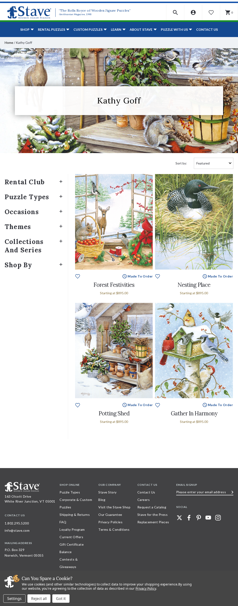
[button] (175, 12)
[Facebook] (189, 517)
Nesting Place (194, 284)
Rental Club (25, 182)
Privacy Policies (110, 522)
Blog (101, 500)
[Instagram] (218, 517)
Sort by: (181, 163)
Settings (14, 598)
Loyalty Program (72, 529)
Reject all (39, 598)
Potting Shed (114, 413)
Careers (143, 500)
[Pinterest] (198, 517)
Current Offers (71, 537)
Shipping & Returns (75, 515)
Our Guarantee (110, 515)
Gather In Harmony (194, 413)
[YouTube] (208, 517)
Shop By (18, 265)
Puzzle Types (27, 197)
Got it (61, 598)
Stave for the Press (152, 515)
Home (9, 43)
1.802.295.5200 (17, 523)
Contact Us (207, 29)
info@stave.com (17, 530)
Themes (18, 227)
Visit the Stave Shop (114, 507)
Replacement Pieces (153, 522)
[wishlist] (77, 276)
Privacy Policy (146, 588)
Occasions (22, 212)
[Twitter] (179, 517)
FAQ (63, 522)
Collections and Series (24, 245)
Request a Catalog (151, 507)
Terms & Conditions (113, 529)
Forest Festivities (113, 284)
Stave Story (107, 492)
